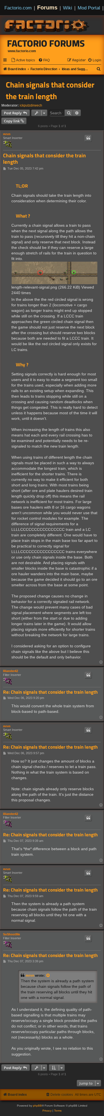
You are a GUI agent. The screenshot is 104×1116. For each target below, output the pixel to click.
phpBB (37, 1105)
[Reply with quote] (88, 138)
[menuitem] (23, 60)
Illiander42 (10, 671)
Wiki (67, 7)
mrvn (7, 134)
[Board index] (47, 25)
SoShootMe (11, 934)
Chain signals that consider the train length (50, 90)
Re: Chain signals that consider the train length (50, 692)
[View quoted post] (48, 975)
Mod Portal (89, 7)
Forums (47, 7)
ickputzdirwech (31, 105)
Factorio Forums (46, 43)
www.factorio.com (22, 51)
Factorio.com (18, 7)
